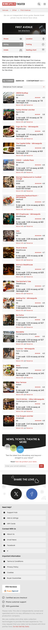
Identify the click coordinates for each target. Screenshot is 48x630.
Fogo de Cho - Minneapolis (27, 127)
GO (41, 466)
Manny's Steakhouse (24, 265)
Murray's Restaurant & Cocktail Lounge (28, 178)
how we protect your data (26, 462)
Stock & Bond (21, 248)
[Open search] (39, 4)
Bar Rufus (20, 315)
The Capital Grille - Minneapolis (29, 143)
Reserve (29, 105)
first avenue (25, 10)
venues (5, 10)
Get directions (24, 31)
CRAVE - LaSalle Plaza (25, 160)
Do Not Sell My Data (21, 626)
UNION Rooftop (22, 93)
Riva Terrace (21, 382)
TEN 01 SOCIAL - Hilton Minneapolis (30, 399)
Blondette (20, 332)
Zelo (17, 231)
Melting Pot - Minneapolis (26, 298)
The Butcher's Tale (23, 281)
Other (14, 10)
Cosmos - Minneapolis (25, 349)
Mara (18, 365)
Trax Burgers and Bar (24, 416)
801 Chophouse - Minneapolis (28, 214)
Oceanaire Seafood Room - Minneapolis (27, 196)
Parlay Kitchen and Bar (25, 110)
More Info (20, 105)
